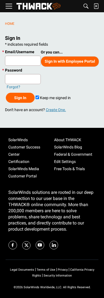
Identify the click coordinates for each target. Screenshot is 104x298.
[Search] (86, 6)
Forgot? (13, 87)
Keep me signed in (55, 98)
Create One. (56, 110)
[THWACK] (38, 6)
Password (13, 70)
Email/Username (19, 52)
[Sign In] (96, 6)
